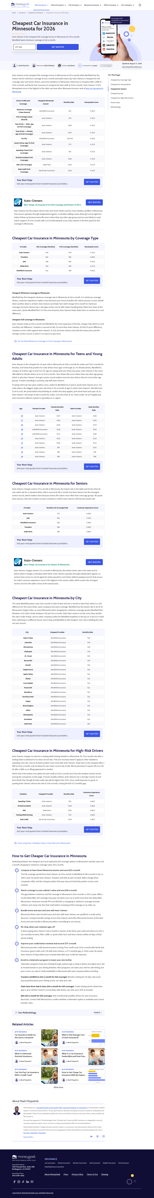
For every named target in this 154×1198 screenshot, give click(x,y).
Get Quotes (58, 47)
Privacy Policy (77, 1174)
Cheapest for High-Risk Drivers (122, 98)
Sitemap (104, 1174)
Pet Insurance (123, 1163)
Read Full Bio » (28, 1137)
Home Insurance (64, 1163)
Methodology (116, 107)
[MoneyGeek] (20, 5)
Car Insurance (50, 1163)
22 (22, 443)
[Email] (103, 1137)
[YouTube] (32, 1181)
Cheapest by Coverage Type (121, 80)
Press (66, 1174)
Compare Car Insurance (35, 13)
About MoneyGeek (52, 1174)
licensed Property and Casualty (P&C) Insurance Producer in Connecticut (62, 1108)
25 (22, 456)
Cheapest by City (117, 93)
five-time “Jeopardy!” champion (34, 1133)
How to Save (115, 102)
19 (22, 429)
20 (22, 434)
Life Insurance (94, 1163)
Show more (58, 1087)
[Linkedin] (91, 1137)
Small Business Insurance (54, 1167)
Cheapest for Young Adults (121, 84)
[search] (140, 5)
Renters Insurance (80, 1163)
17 (22, 420)
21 (22, 438)
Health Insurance (109, 1163)
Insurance (22, 13)
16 (22, 416)
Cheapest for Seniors (119, 89)
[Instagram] (97, 1137)
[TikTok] (23, 1181)
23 (22, 447)
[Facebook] (14, 1181)
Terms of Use (92, 1174)
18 (22, 425)
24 (22, 452)
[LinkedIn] (27, 1181)
